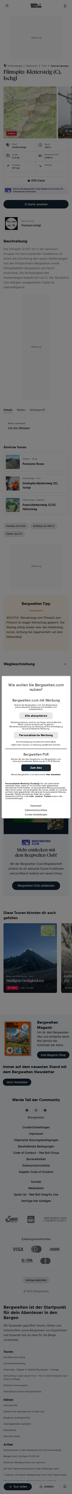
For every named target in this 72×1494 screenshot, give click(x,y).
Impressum (36, 805)
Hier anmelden (53, 774)
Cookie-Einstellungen (36, 814)
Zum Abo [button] (36, 767)
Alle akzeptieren (36, 715)
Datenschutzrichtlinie (36, 810)
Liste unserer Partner (40, 796)
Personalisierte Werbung (36, 735)
